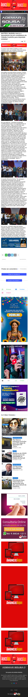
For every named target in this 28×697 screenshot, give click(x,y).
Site (9, 380)
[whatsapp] (22, 12)
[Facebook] (9, 255)
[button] (26, 29)
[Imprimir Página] (15, 255)
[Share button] (18, 255)
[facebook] (25, 12)
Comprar (22, 380)
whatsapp (8, 289)
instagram (8, 292)
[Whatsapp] (6, 255)
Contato (15, 690)
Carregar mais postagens (13, 280)
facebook (22, 289)
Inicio (12, 690)
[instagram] (27, 12)
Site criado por (11, 693)
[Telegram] (12, 255)
